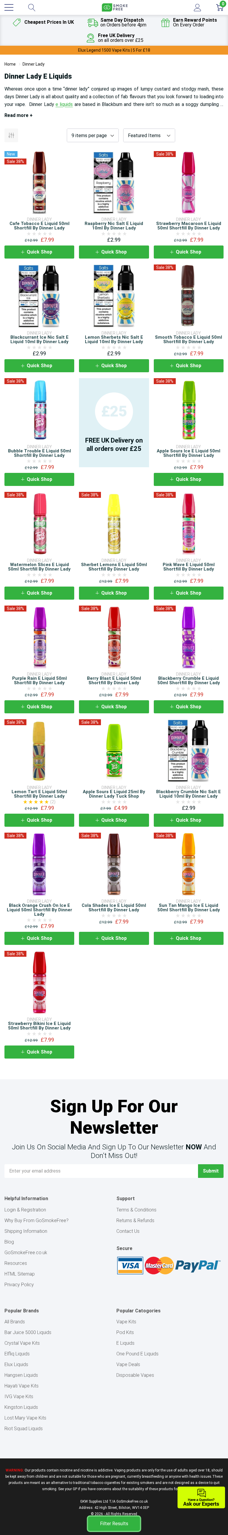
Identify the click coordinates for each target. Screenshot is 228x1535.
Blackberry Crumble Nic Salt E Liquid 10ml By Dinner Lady (188, 794)
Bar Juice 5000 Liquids (27, 1332)
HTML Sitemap (19, 1274)
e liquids (64, 104)
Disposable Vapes (135, 1375)
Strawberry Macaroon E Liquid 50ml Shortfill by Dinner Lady (188, 226)
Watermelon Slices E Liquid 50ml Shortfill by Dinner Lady (39, 567)
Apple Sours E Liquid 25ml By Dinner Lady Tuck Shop (114, 794)
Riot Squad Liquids (23, 1428)
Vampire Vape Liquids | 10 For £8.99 (114, 50)
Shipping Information (25, 1231)
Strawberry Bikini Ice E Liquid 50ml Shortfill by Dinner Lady (39, 1026)
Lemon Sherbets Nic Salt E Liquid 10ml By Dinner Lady (114, 339)
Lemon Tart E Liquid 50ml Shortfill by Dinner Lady (39, 794)
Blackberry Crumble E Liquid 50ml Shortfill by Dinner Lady (188, 680)
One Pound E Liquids (137, 1354)
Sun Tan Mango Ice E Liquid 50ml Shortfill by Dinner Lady (188, 908)
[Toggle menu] (8, 7)
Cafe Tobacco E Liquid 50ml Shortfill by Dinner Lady (39, 226)
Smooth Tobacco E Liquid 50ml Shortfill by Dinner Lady (188, 339)
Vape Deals (128, 1364)
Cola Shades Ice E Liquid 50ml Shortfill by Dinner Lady (114, 908)
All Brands (14, 1322)
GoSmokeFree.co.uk (25, 1252)
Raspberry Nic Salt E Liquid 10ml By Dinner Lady (114, 226)
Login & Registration (25, 1210)
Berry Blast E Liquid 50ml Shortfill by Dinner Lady (114, 680)
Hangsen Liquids (21, 1375)
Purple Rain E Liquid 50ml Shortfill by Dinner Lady (39, 680)
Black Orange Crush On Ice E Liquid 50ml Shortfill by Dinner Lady (39, 910)
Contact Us (128, 1231)
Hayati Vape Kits (21, 1386)
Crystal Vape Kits (22, 1343)
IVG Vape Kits (18, 1396)
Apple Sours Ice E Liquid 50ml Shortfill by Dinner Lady (188, 453)
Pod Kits (125, 1332)
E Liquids (125, 1343)
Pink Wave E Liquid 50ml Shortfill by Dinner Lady (189, 567)
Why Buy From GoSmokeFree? (36, 1220)
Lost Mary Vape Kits (25, 1418)
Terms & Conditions (136, 1210)
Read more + (18, 115)
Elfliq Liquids (17, 1354)
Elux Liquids (16, 1364)
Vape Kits (126, 1322)
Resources (15, 1263)
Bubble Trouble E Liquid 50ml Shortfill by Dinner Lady (39, 453)
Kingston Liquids (21, 1407)
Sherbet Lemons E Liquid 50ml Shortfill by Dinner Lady (114, 567)
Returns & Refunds (135, 1220)
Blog (9, 1242)
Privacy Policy (19, 1284)
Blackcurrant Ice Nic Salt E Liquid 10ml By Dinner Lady (39, 339)
